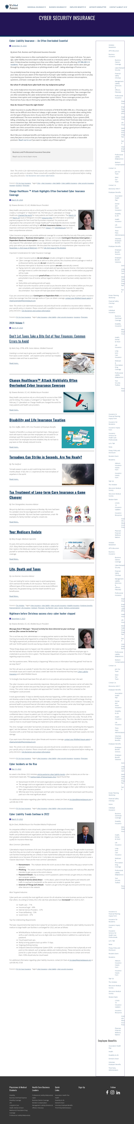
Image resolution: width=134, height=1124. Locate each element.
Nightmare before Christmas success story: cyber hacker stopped (42, 613)
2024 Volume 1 (16, 323)
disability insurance (73, 605)
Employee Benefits (77, 7)
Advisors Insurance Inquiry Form (118, 466)
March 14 (72, 215)
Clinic (39, 183)
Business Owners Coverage (118, 62)
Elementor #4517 (114, 189)
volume (61, 608)
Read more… (14, 363)
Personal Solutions (122, 390)
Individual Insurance (35, 7)
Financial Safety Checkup (118, 76)
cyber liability (56, 183)
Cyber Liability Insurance (69, 183)
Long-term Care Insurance (118, 354)
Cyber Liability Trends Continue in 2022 (29, 814)
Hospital (12, 185)
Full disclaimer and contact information (40, 176)
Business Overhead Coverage (118, 318)
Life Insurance (25, 608)
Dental (122, 266)
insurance (18, 185)
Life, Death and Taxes (25, 569)
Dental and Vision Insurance (118, 207)
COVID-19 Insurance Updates (118, 506)
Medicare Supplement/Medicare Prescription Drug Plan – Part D (122, 135)
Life (10, 1103)
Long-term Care (14, 1105)
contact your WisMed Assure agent (78, 298)
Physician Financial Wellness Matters (118, 534)
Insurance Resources (118, 514)
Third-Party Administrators (118, 233)
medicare (34, 608)
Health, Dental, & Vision (117, 339)
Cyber (34, 1098)
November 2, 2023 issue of (23, 248)
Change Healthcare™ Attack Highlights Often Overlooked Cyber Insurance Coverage (43, 383)
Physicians (26, 185)
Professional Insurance (118, 97)
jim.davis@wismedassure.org (80, 799)
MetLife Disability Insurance (122, 332)
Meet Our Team (117, 179)
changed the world (25, 215)
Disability (12, 1095)
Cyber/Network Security (118, 69)
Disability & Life (118, 215)
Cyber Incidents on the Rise (23, 764)
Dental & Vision (114, 1059)
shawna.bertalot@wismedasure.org (22, 301)
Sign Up (111, 481)
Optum (48, 228)
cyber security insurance (86, 183)
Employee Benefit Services (118, 252)
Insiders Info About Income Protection (122, 523)
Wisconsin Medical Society (115, 489)
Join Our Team (117, 173)
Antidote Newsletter (97, 7)
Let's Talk (112, 443)
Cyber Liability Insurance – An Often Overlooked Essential (38, 40)
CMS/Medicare (60, 228)
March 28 (16, 218)
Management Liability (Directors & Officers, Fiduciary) (118, 86)
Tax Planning (49, 608)
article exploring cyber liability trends (51, 774)
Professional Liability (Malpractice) (118, 157)
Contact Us (112, 168)
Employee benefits (86, 605)
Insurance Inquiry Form (114, 429)
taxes (56, 608)
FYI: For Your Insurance (23, 183)
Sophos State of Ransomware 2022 (43, 777)
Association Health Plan (118, 198)
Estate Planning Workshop (114, 296)
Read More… (14, 522)
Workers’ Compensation (118, 163)
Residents (112, 460)
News (110, 447)
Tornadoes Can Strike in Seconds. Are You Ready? (45, 457)
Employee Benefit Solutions (118, 260)
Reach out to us (25, 140)
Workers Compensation (71, 608)
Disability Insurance (122, 102)
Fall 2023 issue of (55, 248)
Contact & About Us (117, 7)
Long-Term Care (122, 271)
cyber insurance (46, 183)
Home (111, 307)
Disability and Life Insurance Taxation (37, 419)
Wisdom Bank (113, 499)
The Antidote (20, 605)
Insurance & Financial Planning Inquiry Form (114, 416)
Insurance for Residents (113, 423)
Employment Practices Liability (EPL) (122, 110)
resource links (47, 218)
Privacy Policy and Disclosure (114, 451)
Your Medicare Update (25, 531)
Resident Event (114, 456)
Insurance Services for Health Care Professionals (113, 436)
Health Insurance (122, 118)
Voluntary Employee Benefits (122, 149)
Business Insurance (57, 7)
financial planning (15, 608)
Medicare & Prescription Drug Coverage (118, 365)
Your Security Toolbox (117, 383)
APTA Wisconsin (114, 51)
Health (111, 1052)
